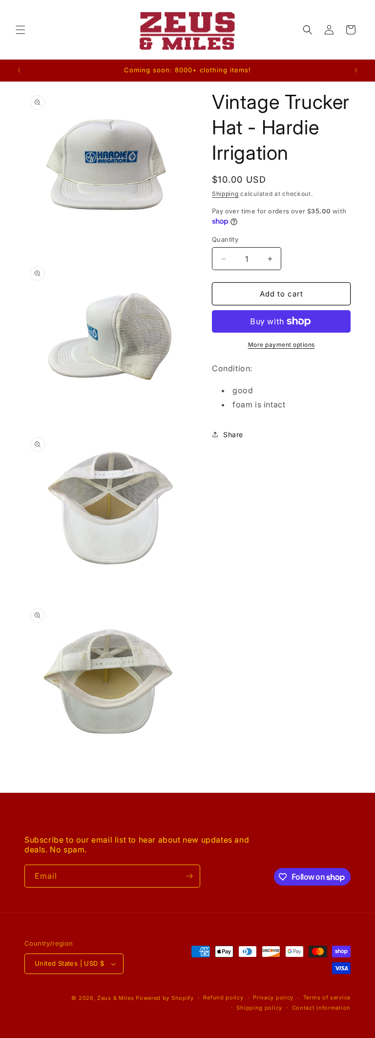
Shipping (225, 193)
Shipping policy (259, 1007)
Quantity (225, 239)
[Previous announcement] (19, 70)
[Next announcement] (356, 70)
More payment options (281, 344)
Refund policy (223, 997)
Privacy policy (273, 997)
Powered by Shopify (165, 998)
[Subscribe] (189, 876)
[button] (20, 30)
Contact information (321, 1007)
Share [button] (233, 434)
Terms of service (327, 997)
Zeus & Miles (115, 998)
